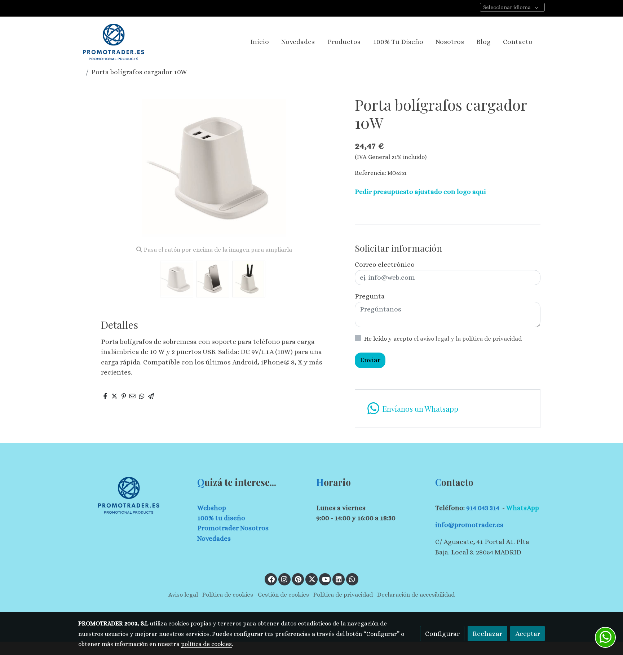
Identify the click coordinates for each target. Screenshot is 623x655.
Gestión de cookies (283, 594)
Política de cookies (227, 594)
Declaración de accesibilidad (416, 594)
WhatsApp (522, 508)
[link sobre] (133, 495)
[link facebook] (271, 578)
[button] (332, 168)
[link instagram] (284, 578)
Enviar (370, 360)
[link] (113, 42)
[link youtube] (326, 578)
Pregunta (370, 296)
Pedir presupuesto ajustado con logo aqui (420, 191)
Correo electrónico (385, 264)
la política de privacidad (489, 338)
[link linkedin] (338, 578)
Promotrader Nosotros (233, 528)
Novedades (214, 538)
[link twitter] (311, 578)
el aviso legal (432, 338)
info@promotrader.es (469, 524)
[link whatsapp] (352, 578)
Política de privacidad (343, 594)
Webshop (211, 508)
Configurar (442, 633)
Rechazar (487, 633)
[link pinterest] (298, 578)
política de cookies (206, 644)
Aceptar (527, 633)
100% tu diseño (221, 518)
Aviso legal (183, 594)
